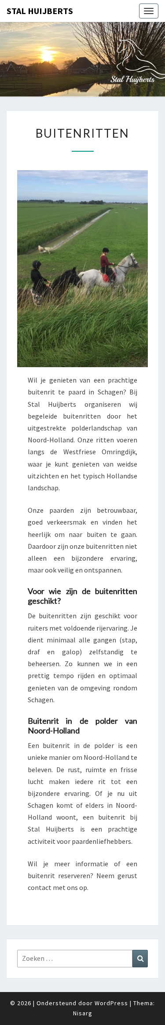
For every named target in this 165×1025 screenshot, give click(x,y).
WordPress (111, 1003)
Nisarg (82, 1013)
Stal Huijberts (40, 10)
